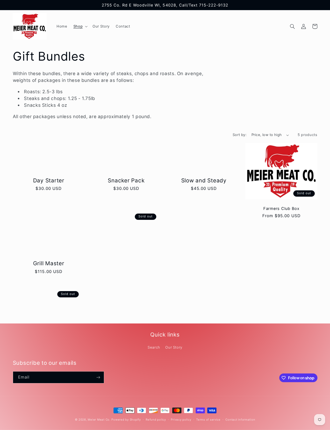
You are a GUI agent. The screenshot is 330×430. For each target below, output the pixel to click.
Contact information (240, 419)
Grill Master (48, 263)
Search (154, 347)
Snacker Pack (126, 180)
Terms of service (208, 419)
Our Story (173, 347)
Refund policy (156, 419)
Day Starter (48, 180)
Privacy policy (181, 419)
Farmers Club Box (281, 208)
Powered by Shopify (126, 419)
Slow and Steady (204, 180)
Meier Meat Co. (99, 419)
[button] (79, 26)
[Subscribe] (98, 377)
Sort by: (239, 135)
